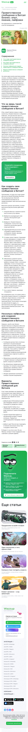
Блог (3, 7)
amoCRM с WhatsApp (9, 644)
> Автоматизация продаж (11, 7)
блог (12, 2)
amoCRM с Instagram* (9, 659)
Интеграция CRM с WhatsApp (11, 678)
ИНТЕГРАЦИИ (8, 641)
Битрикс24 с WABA (8, 664)
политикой (14, 719)
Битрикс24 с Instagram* (9, 676)
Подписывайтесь (10, 177)
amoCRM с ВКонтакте (9, 654)
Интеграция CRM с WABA (10, 681)
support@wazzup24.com (12, 636)
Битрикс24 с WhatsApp (9, 661)
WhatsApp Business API (19, 446)
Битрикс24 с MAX (8, 669)
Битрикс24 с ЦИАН (8, 674)
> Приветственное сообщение (9, 9)
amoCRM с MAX (8, 651)
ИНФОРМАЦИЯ (8, 694)
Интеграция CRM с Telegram (11, 683)
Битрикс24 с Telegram (9, 666)
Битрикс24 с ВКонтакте (9, 671)
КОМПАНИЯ (7, 691)
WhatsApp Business (5, 446)
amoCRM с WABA (8, 646)
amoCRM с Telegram (9, 649)
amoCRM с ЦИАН (8, 656)
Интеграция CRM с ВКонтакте (11, 688)
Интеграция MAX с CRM (10, 686)
